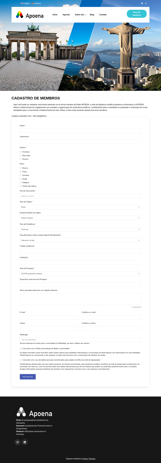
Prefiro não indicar (29, 186)
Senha (23, 323)
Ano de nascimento (28, 191)
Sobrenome (25, 137)
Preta (24, 172)
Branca (25, 168)
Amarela (25, 175)
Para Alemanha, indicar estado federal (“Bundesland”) (40, 235)
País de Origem (26, 202)
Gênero (23, 147)
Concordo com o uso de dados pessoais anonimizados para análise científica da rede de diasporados (61, 360)
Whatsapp (24, 335)
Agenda (66, 15)
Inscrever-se (28, 377)
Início (55, 15)
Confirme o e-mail (89, 312)
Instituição (24, 257)
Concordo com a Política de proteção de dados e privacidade (46, 348)
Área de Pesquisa (27, 268)
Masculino (26, 155)
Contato (103, 15)
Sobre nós (79, 15)
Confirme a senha (89, 323)
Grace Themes (89, 459)
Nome (23, 126)
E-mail (23, 312)
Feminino (25, 152)
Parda (24, 179)
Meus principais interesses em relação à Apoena (38, 290)
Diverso (25, 159)
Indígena (25, 182)
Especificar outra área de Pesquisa (33, 279)
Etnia (22, 164)
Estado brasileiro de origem (30, 213)
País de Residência (28, 224)
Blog (92, 15)
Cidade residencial (27, 246)
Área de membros (136, 13)
